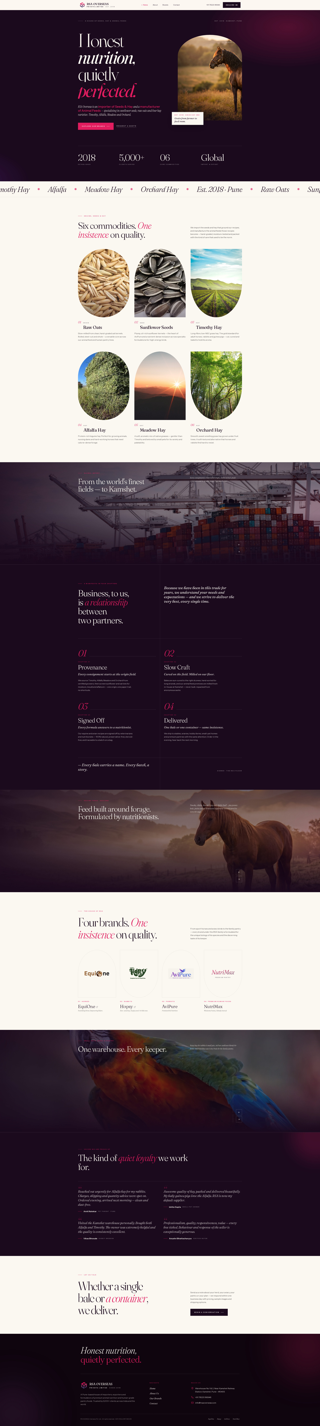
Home (153, 1388)
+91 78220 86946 (213, 5)
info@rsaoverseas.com (205, 1403)
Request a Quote (126, 126)
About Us (154, 1393)
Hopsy (219, 1419)
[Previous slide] (239, 545)
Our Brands (156, 1398)
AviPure (227, 1419)
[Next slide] (239, 552)
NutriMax (236, 1419)
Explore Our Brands (93, 126)
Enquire (230, 5)
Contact (154, 1403)
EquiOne (211, 1419)
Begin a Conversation (206, 1312)
